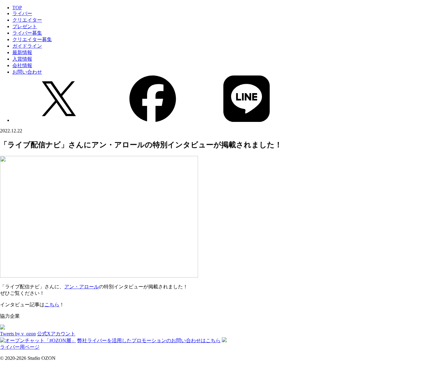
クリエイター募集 (32, 39)
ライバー (22, 13)
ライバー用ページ (20, 347)
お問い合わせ (27, 72)
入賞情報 (22, 59)
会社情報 (22, 65)
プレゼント (24, 26)
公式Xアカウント (56, 333)
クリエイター (27, 20)
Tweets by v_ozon (18, 333)
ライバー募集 (27, 33)
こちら (51, 304)
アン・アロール (81, 286)
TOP (17, 7)
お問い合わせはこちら (149, 340)
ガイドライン (27, 46)
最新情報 (22, 52)
